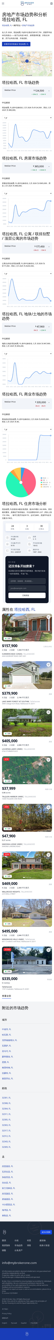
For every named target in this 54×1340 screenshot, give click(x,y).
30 (41, 525)
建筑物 (43, 1240)
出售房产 (19, 1250)
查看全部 (6, 995)
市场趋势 (19, 1245)
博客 (29, 1245)
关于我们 (5, 1309)
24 (12, 525)
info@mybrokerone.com (19, 1263)
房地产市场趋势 (28, 25)
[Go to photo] (24, 639)
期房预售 (6, 1245)
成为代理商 (46, 1232)
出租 (17, 1240)
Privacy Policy (6, 1314)
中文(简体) (34, 1323)
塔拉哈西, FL (7, 25)
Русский (14, 1323)
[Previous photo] (5, 628)
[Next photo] (49, 628)
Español (23, 1323)
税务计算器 (45, 1245)
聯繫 (4, 1250)
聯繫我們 (5, 1318)
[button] (27, 61)
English (4, 1323)
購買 (4, 1240)
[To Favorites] (48, 617)
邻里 (29, 1240)
